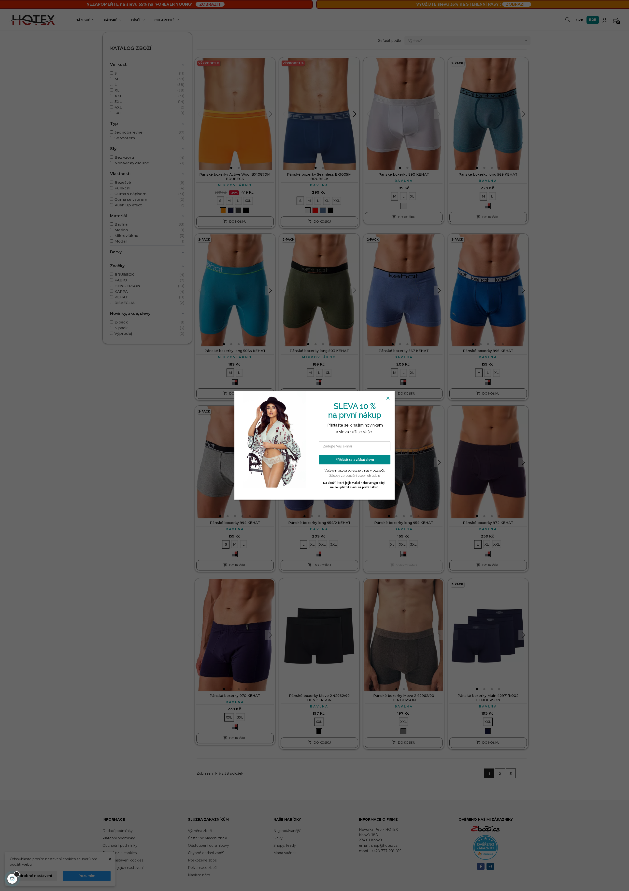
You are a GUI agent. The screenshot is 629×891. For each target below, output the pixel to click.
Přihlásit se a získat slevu (354, 459)
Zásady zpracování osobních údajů (354, 475)
